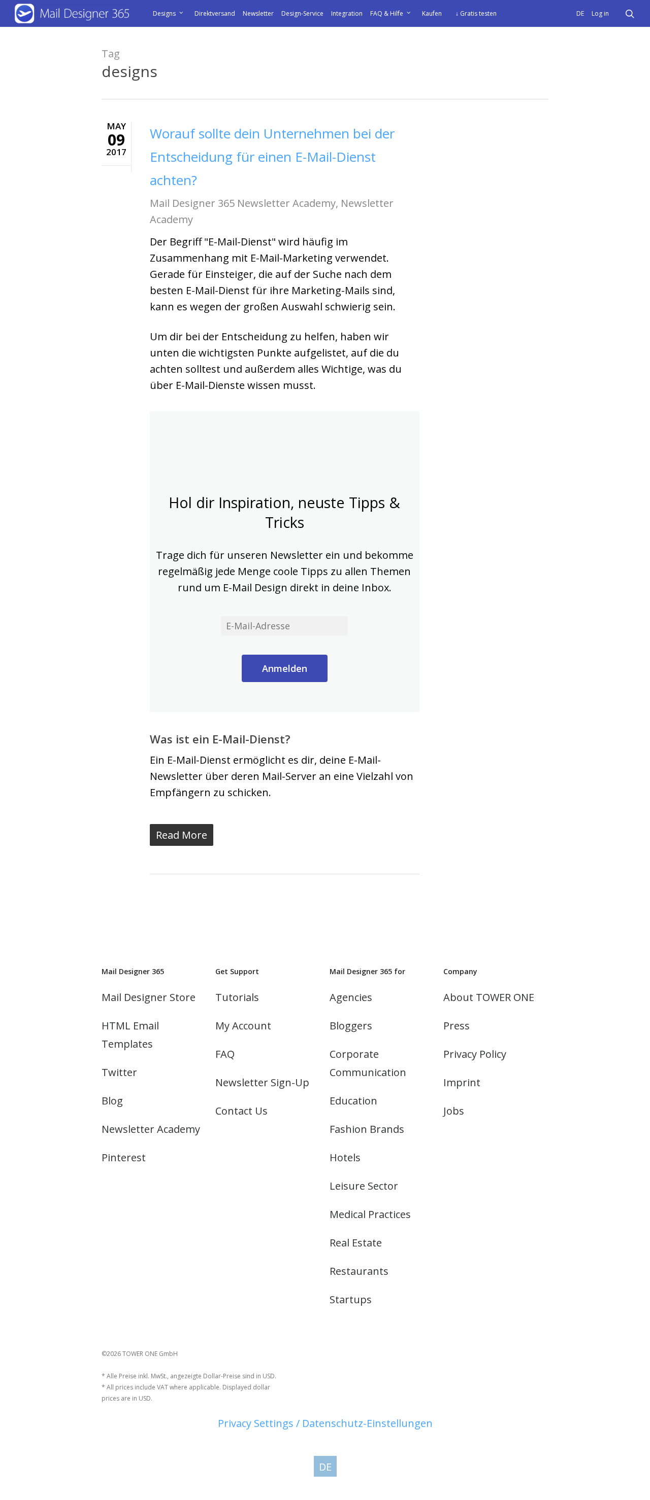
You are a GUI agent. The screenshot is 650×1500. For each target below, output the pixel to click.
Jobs (453, 1111)
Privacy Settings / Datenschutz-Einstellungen (325, 1423)
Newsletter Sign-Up (262, 1082)
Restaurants (359, 1271)
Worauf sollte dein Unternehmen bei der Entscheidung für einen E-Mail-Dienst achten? (272, 156)
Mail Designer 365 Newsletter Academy (243, 203)
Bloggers (351, 1025)
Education (353, 1101)
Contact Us (241, 1111)
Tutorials (237, 997)
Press (456, 1025)
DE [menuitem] (325, 1466)
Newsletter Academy (151, 1129)
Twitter (119, 1072)
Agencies (351, 997)
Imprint (461, 1082)
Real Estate (356, 1242)
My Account (243, 1025)
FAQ (225, 1054)
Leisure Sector (364, 1186)
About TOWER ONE (488, 997)
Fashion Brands (367, 1129)
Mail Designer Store (149, 997)
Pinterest (124, 1157)
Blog (112, 1101)
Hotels (345, 1157)
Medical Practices (370, 1214)
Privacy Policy (474, 1054)
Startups (351, 1299)
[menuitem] (581, 13)
